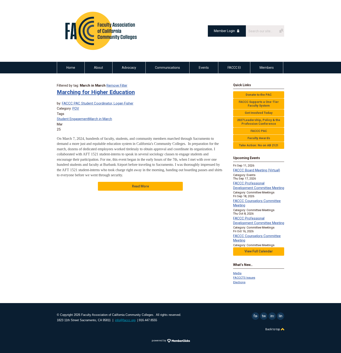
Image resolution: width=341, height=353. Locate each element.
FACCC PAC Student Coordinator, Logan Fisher (97, 103)
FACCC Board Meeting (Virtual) (256, 170)
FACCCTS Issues (244, 277)
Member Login (224, 31)
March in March (100, 119)
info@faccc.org (125, 320)
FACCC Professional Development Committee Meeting (258, 185)
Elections (239, 282)
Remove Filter (116, 85)
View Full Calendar (258, 251)
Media (237, 273)
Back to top (272, 329)
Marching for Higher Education (96, 92)
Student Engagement (73, 119)
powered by (159, 340)
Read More (140, 186)
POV (75, 108)
